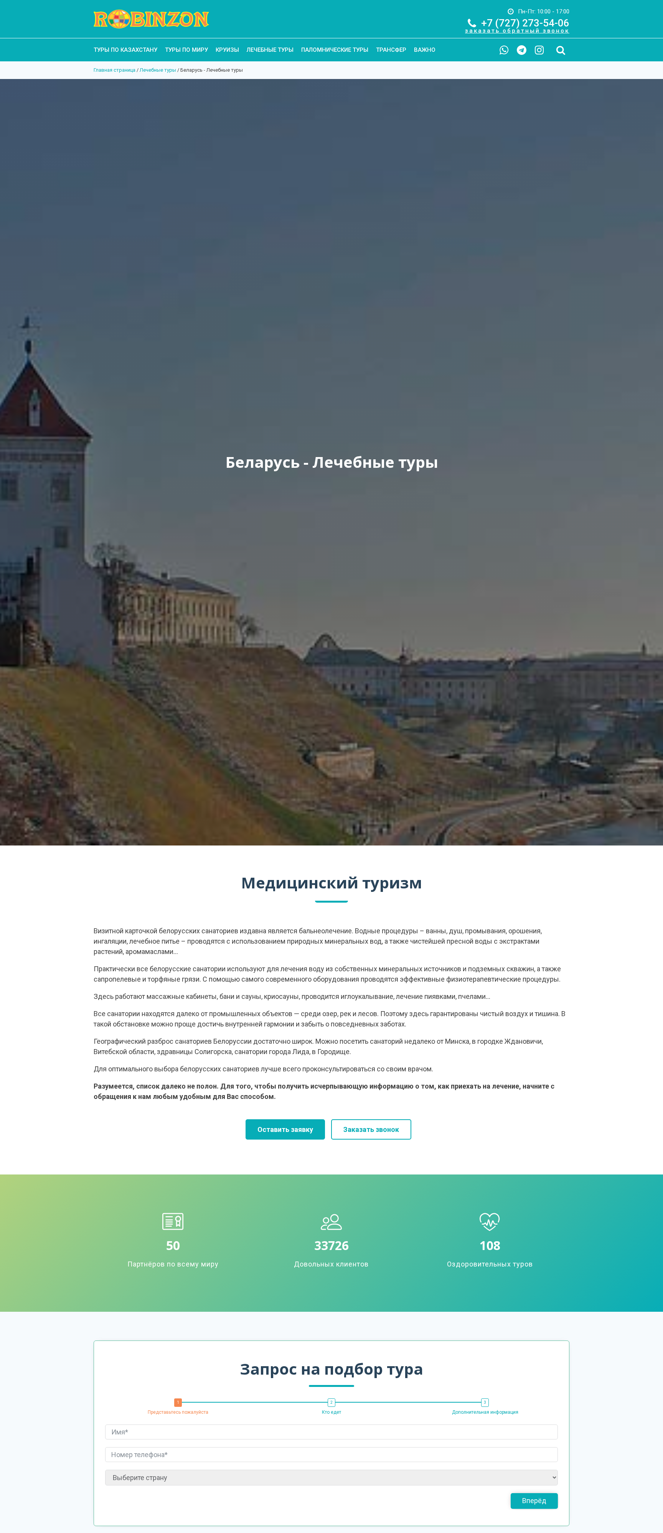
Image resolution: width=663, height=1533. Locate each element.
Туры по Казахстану (125, 49)
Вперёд (534, 1501)
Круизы (227, 49)
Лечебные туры (270, 49)
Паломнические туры (334, 49)
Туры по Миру (186, 49)
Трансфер (391, 49)
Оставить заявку (285, 1129)
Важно (424, 49)
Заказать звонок (371, 1129)
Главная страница (114, 70)
